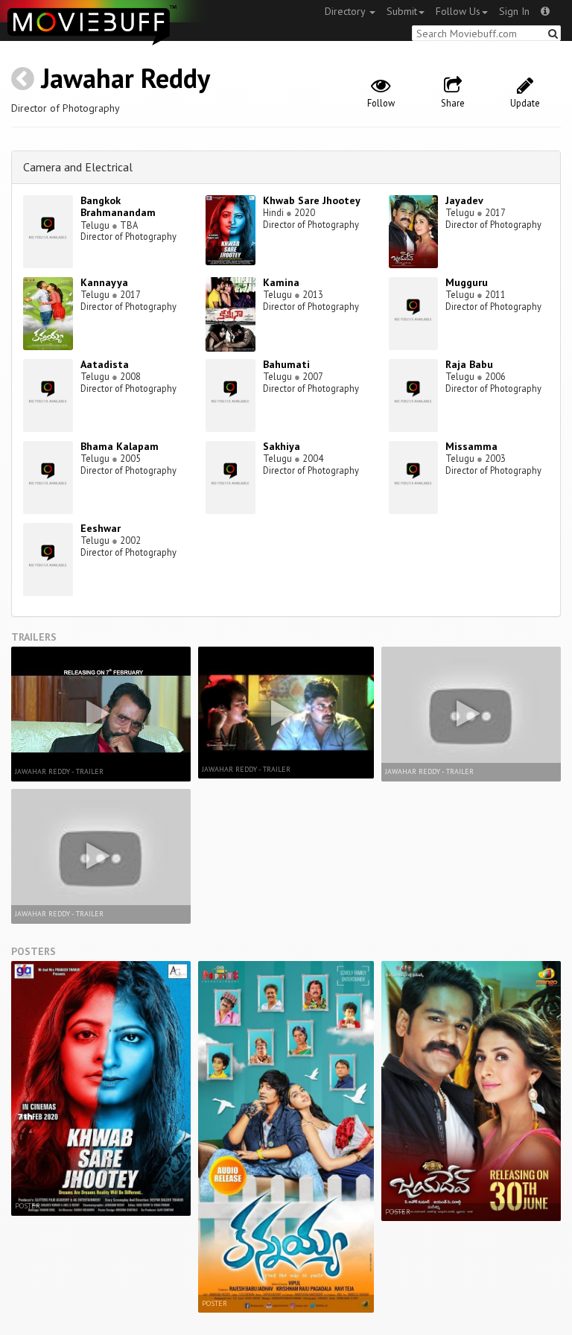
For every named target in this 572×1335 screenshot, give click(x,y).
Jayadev (464, 200)
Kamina (281, 282)
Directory (346, 11)
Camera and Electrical (78, 166)
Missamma (471, 446)
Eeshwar (100, 528)
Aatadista (104, 364)
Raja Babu (469, 364)
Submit (402, 11)
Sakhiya (281, 446)
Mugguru (466, 282)
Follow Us (458, 11)
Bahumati (286, 364)
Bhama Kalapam (119, 446)
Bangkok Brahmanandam (118, 207)
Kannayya (104, 282)
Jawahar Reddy (125, 77)
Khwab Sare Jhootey (311, 200)
